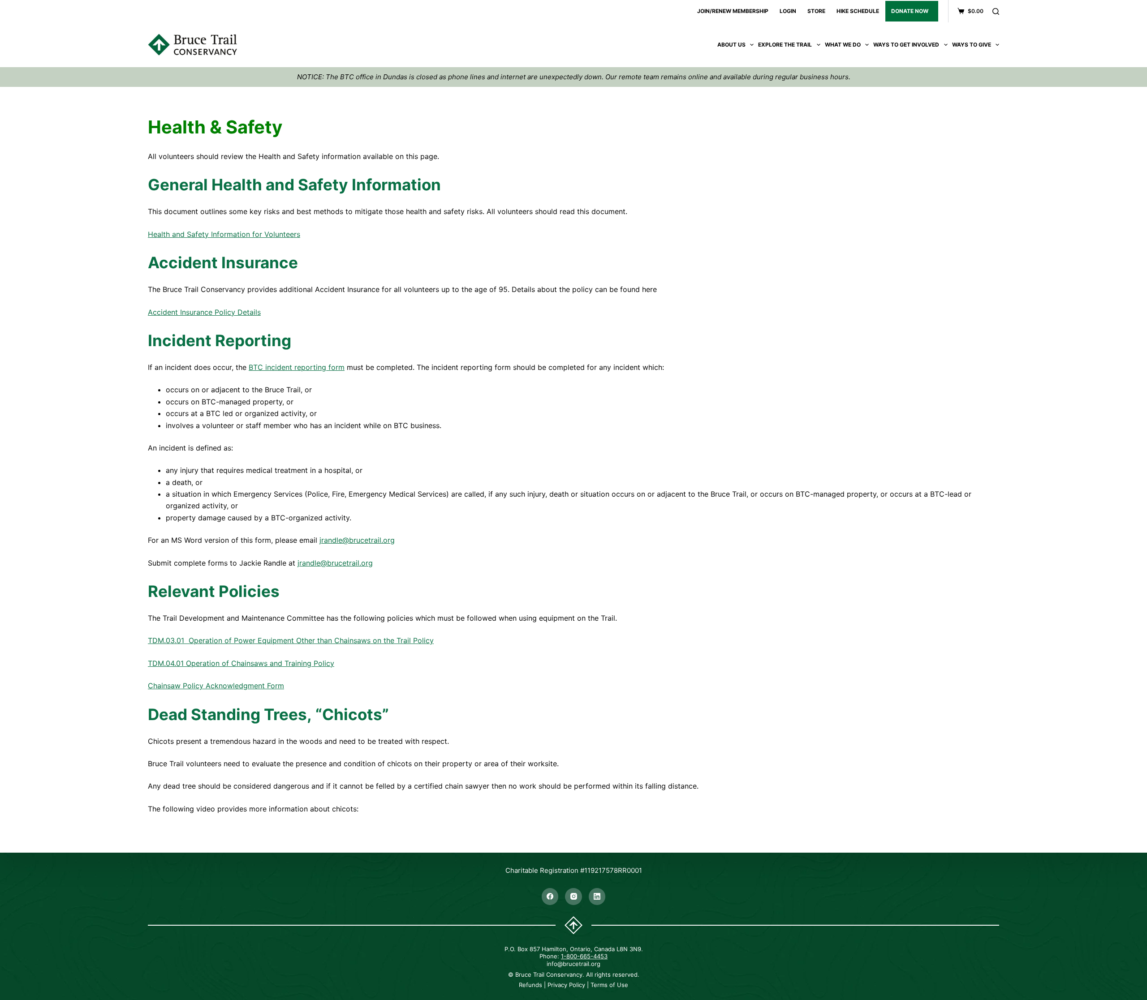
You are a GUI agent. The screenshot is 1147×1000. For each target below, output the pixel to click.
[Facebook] (550, 896)
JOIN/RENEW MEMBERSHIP (732, 11)
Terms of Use (609, 984)
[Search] (995, 11)
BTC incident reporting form (297, 367)
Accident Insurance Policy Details (204, 312)
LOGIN (788, 11)
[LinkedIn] (597, 896)
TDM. (157, 663)
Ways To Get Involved (906, 44)
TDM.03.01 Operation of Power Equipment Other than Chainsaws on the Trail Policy (291, 640)
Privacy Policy (566, 984)
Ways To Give (971, 44)
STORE (816, 11)
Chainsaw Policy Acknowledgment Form (216, 685)
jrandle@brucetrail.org (357, 540)
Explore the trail (785, 44)
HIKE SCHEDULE (858, 11)
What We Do (843, 44)
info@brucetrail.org (573, 963)
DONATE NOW (909, 11)
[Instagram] (573, 896)
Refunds (530, 984)
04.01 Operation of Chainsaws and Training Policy (250, 663)
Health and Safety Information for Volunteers (224, 234)
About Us (731, 44)
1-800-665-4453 (584, 956)
